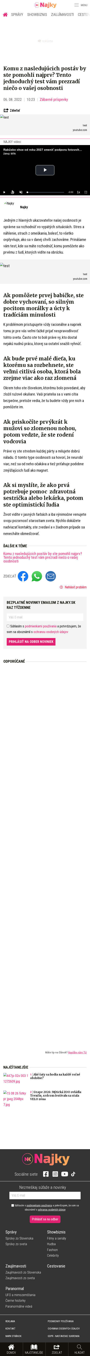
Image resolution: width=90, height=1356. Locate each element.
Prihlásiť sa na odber (45, 1219)
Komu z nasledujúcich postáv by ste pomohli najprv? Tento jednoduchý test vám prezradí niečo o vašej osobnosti (42, 557)
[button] (76, 5)
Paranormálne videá (18, 1306)
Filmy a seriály (56, 1238)
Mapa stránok (13, 1336)
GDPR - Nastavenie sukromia (63, 1336)
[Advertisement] (45, 853)
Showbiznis (37, 14)
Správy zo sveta (16, 1244)
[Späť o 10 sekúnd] (12, 192)
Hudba (51, 1244)
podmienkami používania (41, 626)
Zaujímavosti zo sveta (20, 1278)
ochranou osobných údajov (50, 632)
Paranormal (14, 1288)
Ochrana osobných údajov (64, 1328)
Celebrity (53, 1255)
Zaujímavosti (62, 14)
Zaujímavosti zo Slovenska (23, 1272)
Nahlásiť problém (75, 587)
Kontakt (10, 1328)
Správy (17, 14)
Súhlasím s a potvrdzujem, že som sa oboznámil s (46, 1207)
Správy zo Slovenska (19, 1238)
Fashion (52, 1250)
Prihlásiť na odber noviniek (31, 642)
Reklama (10, 1321)
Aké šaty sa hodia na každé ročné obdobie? (55, 1076)
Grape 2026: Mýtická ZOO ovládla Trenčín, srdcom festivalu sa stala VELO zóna (55, 1095)
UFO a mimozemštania (20, 1295)
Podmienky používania (60, 1321)
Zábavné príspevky (54, 99)
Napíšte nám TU (77, 1052)
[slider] (45, 192)
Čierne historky (15, 1301)
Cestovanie (56, 1266)
